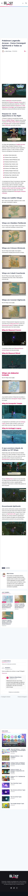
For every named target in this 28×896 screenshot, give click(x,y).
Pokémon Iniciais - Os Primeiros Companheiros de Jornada (17, 771)
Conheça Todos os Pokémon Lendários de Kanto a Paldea (17, 763)
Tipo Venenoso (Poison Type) (17, 790)
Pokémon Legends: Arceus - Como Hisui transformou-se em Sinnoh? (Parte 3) (7, 622)
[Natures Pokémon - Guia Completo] (6, 758)
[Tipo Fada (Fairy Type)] (6, 785)
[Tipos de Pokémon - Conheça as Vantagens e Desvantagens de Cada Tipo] (6, 751)
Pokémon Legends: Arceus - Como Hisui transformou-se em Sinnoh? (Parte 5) (7, 605)
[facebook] (11, 888)
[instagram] (17, 888)
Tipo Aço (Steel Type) (15, 796)
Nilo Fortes (10, 573)
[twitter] (14, 888)
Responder (4, 673)
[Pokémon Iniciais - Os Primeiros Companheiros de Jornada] (6, 771)
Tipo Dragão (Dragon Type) (17, 803)
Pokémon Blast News (15, 677)
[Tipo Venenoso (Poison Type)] (6, 792)
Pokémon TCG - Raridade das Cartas (17, 777)
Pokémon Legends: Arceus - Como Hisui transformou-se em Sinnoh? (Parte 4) (20, 605)
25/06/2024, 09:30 (13, 678)
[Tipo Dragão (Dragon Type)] (6, 805)
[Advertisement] (14, 22)
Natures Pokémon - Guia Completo (16, 756)
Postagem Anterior (5, 696)
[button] (2, 3)
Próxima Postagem (22, 696)
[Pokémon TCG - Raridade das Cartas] (6, 778)
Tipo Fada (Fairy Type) (15, 783)
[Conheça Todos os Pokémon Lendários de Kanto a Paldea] (6, 764)
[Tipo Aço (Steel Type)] (6, 798)
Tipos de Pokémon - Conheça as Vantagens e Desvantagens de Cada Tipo (18, 750)
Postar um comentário (14, 692)
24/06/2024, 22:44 (8, 669)
